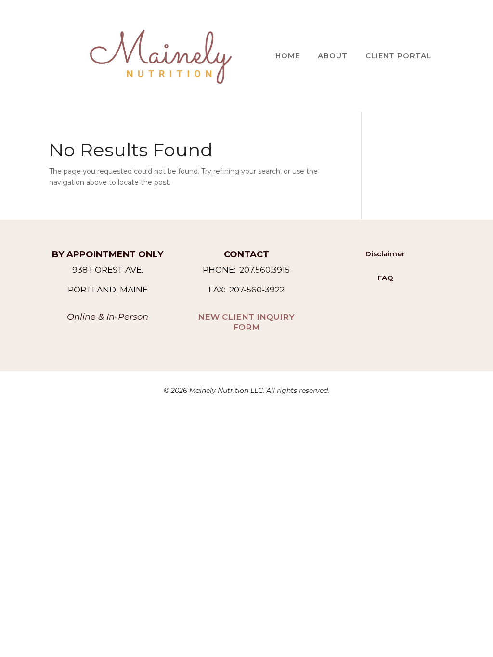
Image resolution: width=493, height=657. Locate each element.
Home (287, 55)
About (333, 55)
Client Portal (398, 55)
